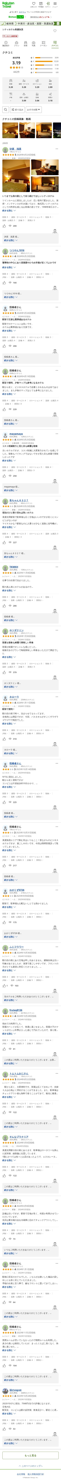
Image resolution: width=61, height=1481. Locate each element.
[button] (10, 130)
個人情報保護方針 (36, 1474)
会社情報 (21, 1474)
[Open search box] (5, 109)
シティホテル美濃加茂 (12, 29)
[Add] (55, 31)
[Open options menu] (57, 149)
